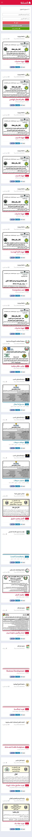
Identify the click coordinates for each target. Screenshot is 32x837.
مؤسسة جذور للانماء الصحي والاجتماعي (17, 532)
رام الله (4, 381)
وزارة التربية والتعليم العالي (17, 798)
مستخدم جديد (15, 28)
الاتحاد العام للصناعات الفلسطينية (15, 722)
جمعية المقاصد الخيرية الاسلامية (15, 341)
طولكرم (4, 496)
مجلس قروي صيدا (19, 493)
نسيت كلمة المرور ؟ (16, 26)
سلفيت (4, 762)
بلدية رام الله (21, 608)
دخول (16, 23)
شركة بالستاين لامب (19, 379)
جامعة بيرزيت (21, 36)
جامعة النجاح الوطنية (19, 684)
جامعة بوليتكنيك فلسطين (17, 570)
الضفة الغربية (5, 38)
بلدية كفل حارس (20, 760)
